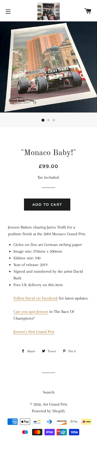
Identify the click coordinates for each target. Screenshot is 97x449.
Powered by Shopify (48, 411)
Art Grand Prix (55, 404)
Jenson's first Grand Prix (33, 331)
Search (48, 392)
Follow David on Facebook (35, 298)
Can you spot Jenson (30, 311)
